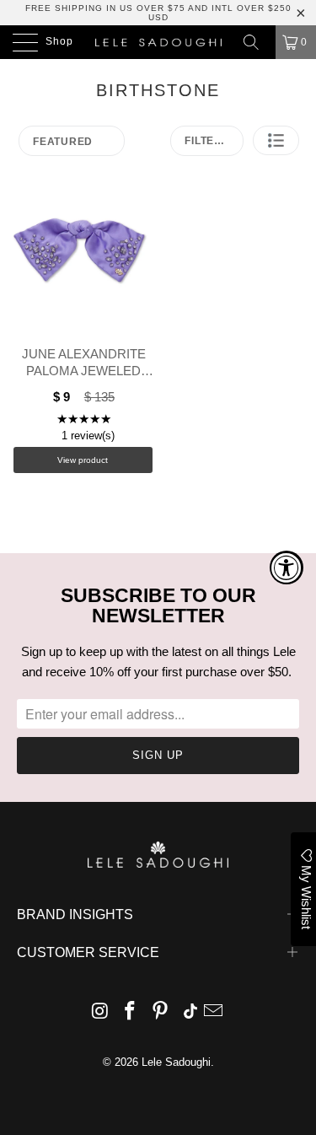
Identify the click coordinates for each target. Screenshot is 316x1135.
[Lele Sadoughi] (158, 42)
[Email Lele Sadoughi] (214, 1012)
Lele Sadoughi (176, 1062)
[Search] (257, 42)
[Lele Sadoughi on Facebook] (130, 1012)
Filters (207, 141)
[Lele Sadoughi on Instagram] (100, 1012)
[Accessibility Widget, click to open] (286, 567)
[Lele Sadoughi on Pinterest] (161, 1012)
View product (82, 460)
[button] (276, 140)
